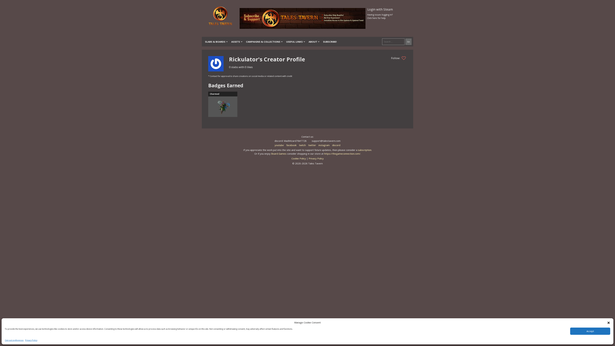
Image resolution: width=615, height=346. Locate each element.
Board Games (278, 153)
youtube (279, 145)
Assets (235, 41)
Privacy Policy (31, 340)
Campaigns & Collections (263, 41)
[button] (608, 322)
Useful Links (294, 41)
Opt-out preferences (14, 340)
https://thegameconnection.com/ (342, 153)
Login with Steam (380, 9)
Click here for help (376, 18)
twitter (312, 145)
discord (336, 145)
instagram (324, 145)
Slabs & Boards (215, 41)
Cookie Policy (298, 158)
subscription (364, 150)
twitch (302, 145)
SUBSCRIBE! (330, 41)
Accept (590, 331)
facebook (291, 145)
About (313, 41)
